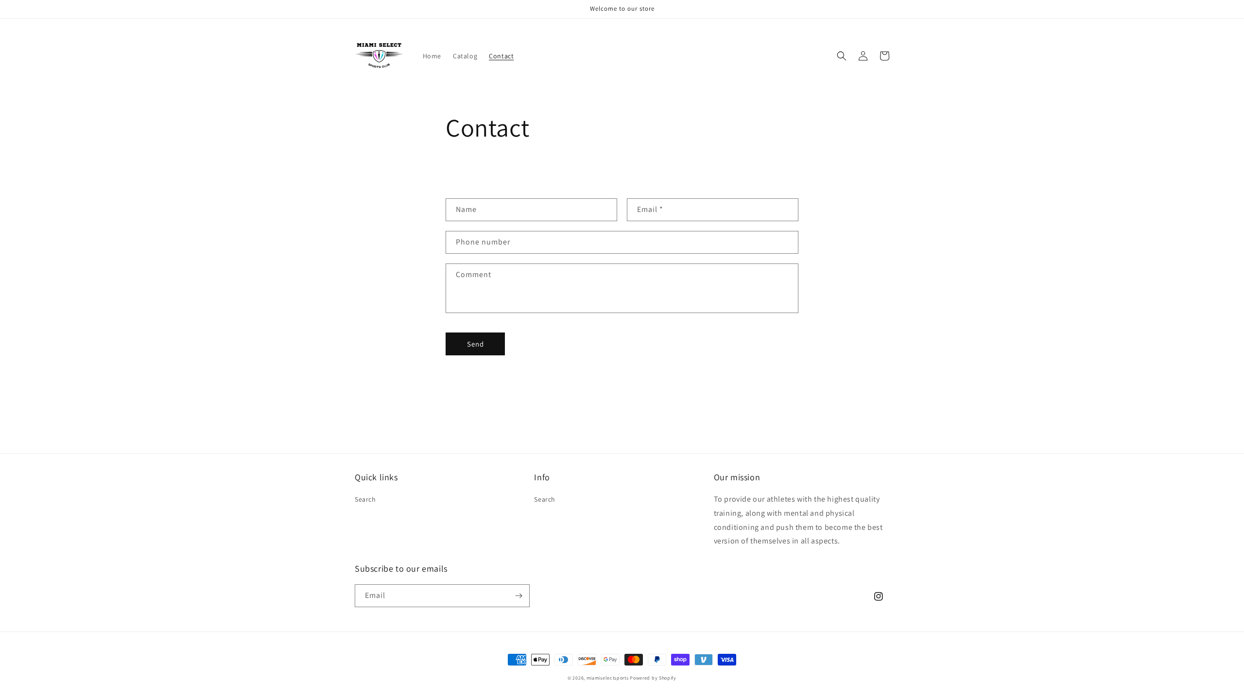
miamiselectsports (608, 678)
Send (475, 344)
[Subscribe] (518, 595)
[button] (841, 56)
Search (365, 499)
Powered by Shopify (653, 678)
